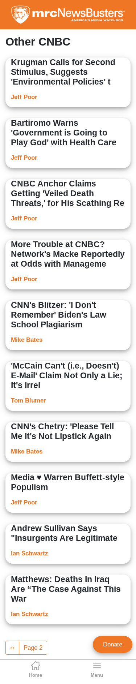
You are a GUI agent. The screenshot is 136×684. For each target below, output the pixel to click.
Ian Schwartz (29, 553)
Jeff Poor (24, 97)
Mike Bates (26, 339)
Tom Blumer (28, 400)
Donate (112, 644)
